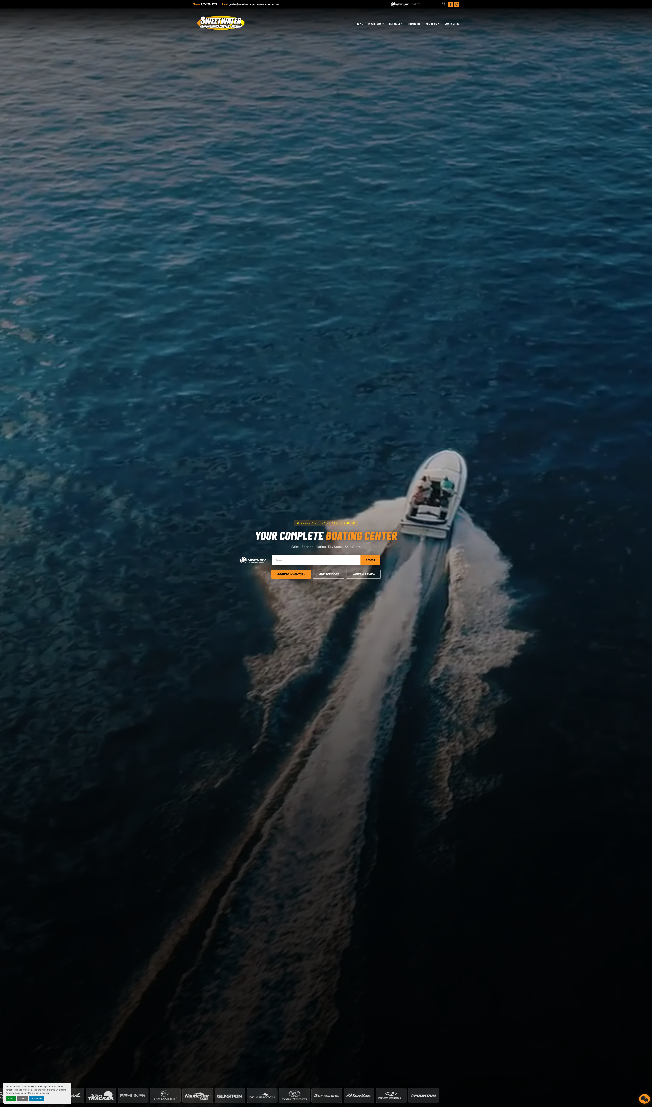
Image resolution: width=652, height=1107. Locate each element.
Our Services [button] (328, 574)
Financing (414, 23)
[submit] (443, 3)
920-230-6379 (209, 4)
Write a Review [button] (363, 574)
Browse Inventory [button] (291, 574)
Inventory (374, 23)
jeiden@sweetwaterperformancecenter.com (254, 4)
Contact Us (452, 23)
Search (370, 560)
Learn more (36, 1098)
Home (360, 23)
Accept (10, 1098)
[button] (376, 24)
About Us (431, 23)
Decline (22, 1098)
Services (394, 23)
